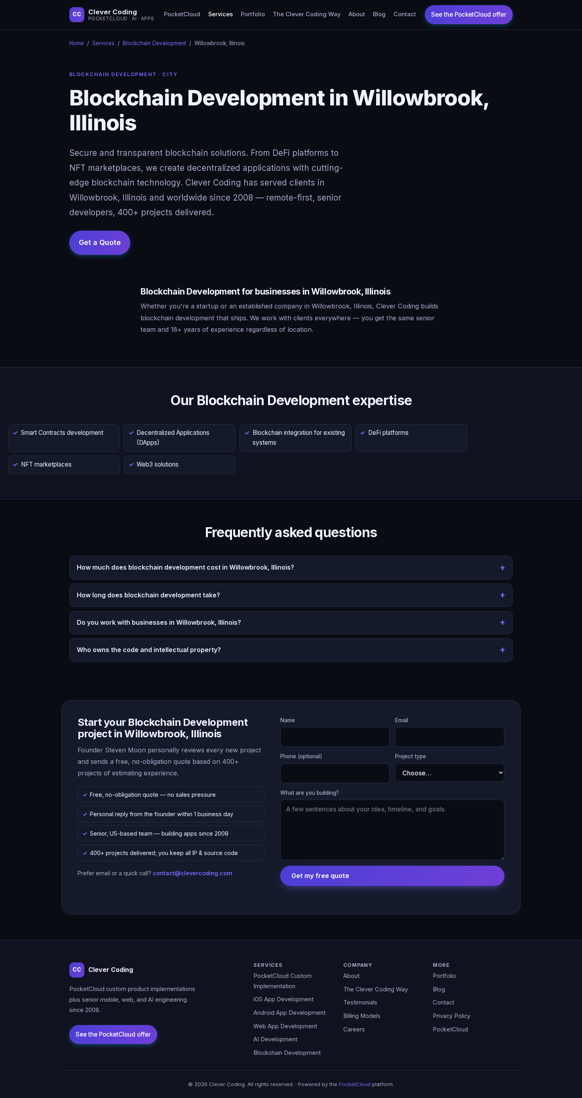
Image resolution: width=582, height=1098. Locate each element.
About (356, 14)
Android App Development (289, 1012)
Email (401, 720)
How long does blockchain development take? (148, 595)
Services (220, 14)
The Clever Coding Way (306, 14)
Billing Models (361, 1016)
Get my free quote (320, 876)
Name (287, 720)
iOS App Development (283, 999)
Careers (354, 1029)
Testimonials (360, 1002)
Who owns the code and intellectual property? (149, 650)
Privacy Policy (451, 1016)
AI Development (275, 1039)
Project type (410, 756)
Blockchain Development (154, 43)
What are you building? (309, 793)
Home (76, 43)
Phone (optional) (301, 756)
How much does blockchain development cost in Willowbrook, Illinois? (185, 567)
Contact (405, 14)
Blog (379, 14)
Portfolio (253, 14)
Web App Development (285, 1026)
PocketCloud (182, 14)
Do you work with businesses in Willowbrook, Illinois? (159, 622)
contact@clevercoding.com (192, 873)
